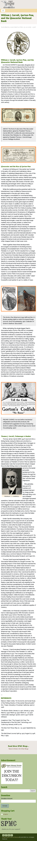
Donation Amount (6, 798)
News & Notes (13, 749)
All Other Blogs (23, 749)
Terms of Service (14, 837)
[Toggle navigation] (3, 10)
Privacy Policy (5, 837)
